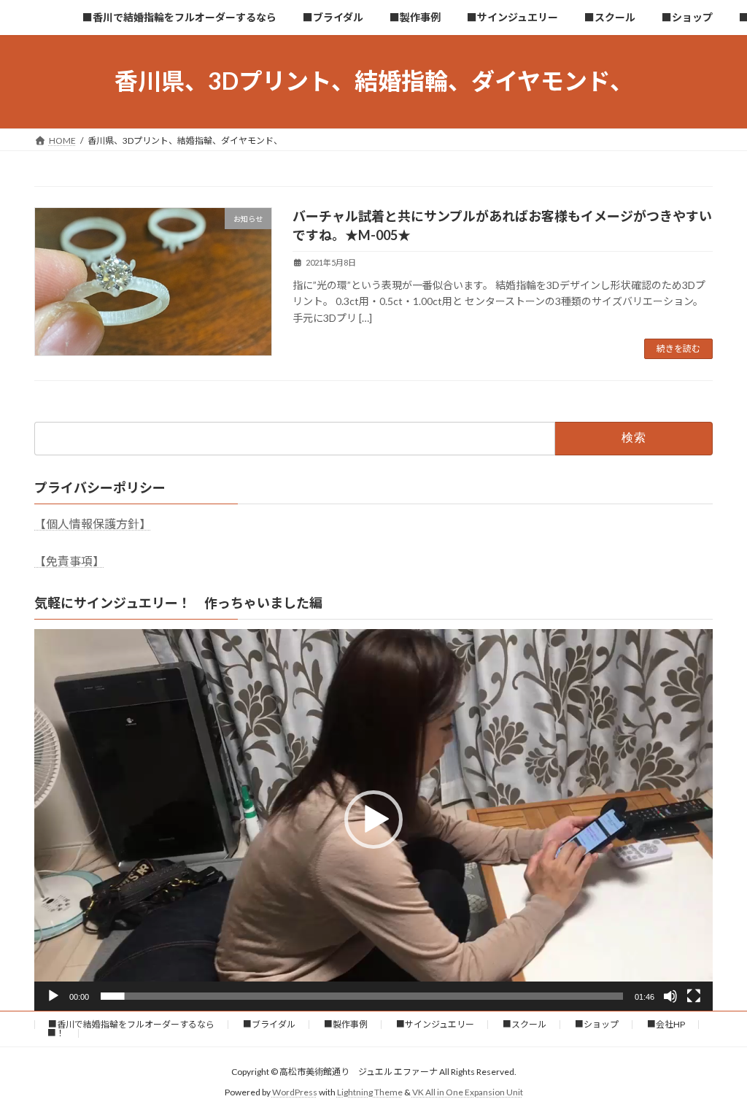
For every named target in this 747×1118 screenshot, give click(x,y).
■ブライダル (269, 1024)
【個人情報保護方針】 (92, 524)
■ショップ (597, 1024)
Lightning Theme (370, 1092)
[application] (373, 820)
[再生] (53, 996)
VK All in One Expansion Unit (467, 1092)
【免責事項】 (69, 561)
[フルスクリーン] (693, 996)
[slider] (362, 996)
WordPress (294, 1092)
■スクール (524, 1024)
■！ (56, 1033)
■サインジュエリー (435, 1024)
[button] (373, 819)
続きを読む (678, 348)
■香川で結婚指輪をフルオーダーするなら (131, 1024)
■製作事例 (346, 1024)
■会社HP (666, 1024)
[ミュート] (670, 996)
